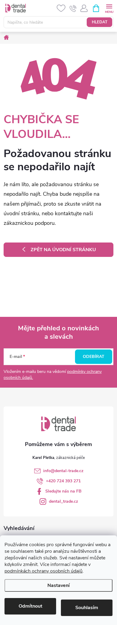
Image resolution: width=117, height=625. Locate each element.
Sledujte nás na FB (63, 491)
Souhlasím (86, 607)
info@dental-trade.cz (63, 471)
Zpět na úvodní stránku (63, 249)
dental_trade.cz (63, 501)
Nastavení (58, 585)
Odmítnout (30, 606)
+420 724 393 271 (63, 481)
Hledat (99, 22)
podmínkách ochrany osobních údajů (43, 571)
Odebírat (93, 356)
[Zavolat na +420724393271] (73, 8)
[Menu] (109, 8)
